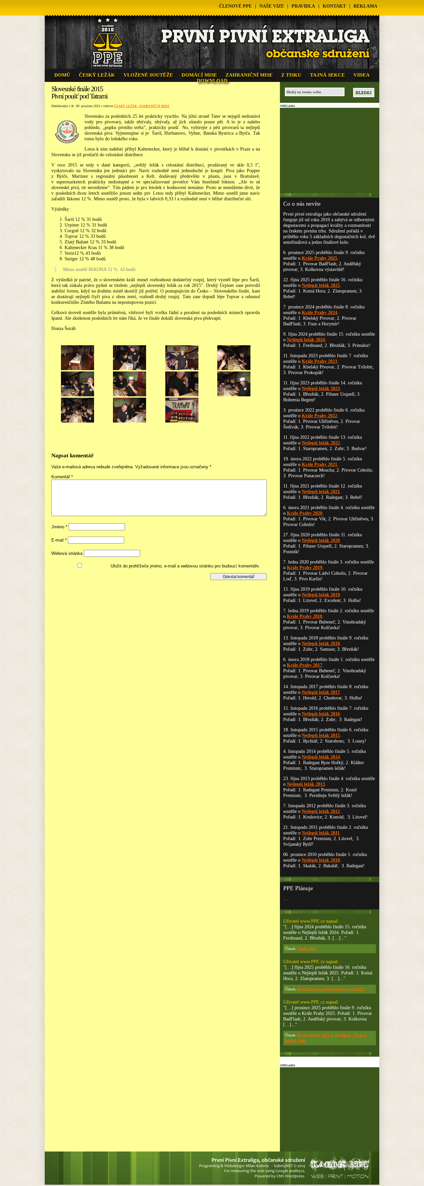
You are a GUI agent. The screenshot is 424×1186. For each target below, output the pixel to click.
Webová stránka (66, 553)
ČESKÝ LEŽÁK (97, 75)
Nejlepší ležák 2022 (321, 442)
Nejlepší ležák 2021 (321, 491)
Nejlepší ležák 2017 (321, 692)
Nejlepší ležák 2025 (321, 285)
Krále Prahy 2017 (304, 665)
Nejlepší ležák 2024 (306, 339)
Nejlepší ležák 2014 (321, 757)
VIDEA (361, 75)
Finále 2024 (306, 949)
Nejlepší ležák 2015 (321, 735)
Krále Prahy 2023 (319, 361)
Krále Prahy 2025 (319, 258)
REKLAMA (365, 6)
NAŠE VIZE (271, 6)
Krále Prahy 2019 (304, 567)
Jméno (59, 526)
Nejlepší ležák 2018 (321, 643)
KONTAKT (334, 6)
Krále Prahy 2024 (319, 312)
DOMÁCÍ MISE (199, 75)
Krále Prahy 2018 (304, 616)
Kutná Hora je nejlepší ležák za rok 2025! (331, 989)
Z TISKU (291, 75)
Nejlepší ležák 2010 (321, 860)
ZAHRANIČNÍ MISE (249, 75)
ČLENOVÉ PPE (235, 6)
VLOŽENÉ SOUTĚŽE (148, 75)
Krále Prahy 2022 (319, 415)
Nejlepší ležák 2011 (321, 832)
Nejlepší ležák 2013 (306, 784)
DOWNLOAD (212, 80)
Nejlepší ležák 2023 (321, 388)
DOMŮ (62, 75)
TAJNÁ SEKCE (327, 75)
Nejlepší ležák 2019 (321, 594)
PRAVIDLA (303, 6)
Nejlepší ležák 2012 (321, 811)
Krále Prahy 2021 (319, 464)
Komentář (62, 476)
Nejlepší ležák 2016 (321, 713)
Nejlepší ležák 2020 (321, 540)
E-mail (59, 540)
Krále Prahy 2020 (304, 513)
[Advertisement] (161, 595)
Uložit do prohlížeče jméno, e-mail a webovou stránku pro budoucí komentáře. (185, 565)
